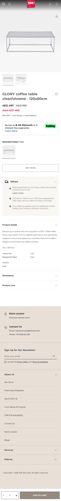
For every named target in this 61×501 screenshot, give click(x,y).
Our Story (8, 382)
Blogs (7, 440)
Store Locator (10, 432)
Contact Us (9, 423)
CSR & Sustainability (13, 415)
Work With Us (11, 399)
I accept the (12, 362)
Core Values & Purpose (15, 407)
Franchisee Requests (14, 390)
